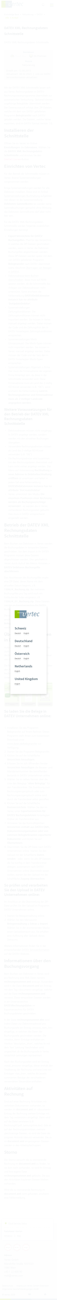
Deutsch (18, 633)
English (26, 633)
